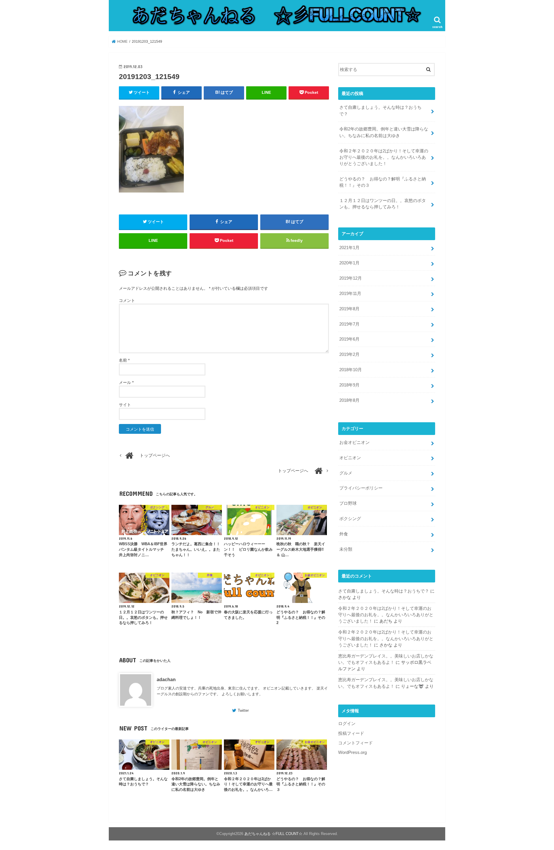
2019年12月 (350, 278)
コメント (127, 300)
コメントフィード (355, 743)
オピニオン (350, 457)
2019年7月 (349, 324)
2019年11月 (350, 293)
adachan (166, 679)
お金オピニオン (354, 442)
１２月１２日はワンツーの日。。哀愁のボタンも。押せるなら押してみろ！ (382, 203)
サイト (125, 404)
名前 (124, 360)
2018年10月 (350, 369)
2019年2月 (349, 354)
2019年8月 (349, 309)
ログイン (346, 723)
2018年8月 (349, 400)
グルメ (345, 473)
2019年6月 (349, 339)
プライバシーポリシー (361, 488)
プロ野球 (348, 503)
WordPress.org (352, 752)
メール (126, 382)
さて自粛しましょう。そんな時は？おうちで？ (380, 110)
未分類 (345, 549)
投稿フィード (351, 733)
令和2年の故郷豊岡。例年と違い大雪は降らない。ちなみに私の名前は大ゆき (383, 132)
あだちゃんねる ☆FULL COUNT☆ (273, 834)
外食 (343, 534)
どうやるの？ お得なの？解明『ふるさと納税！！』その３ (382, 182)
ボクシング (350, 518)
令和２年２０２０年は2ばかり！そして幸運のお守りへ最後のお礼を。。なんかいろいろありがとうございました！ (383, 157)
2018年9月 (349, 385)
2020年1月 (349, 263)
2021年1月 (349, 247)
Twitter (243, 710)
